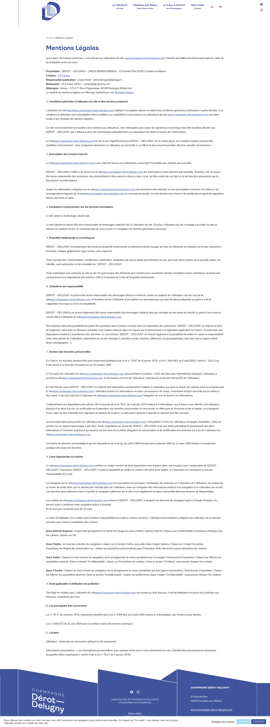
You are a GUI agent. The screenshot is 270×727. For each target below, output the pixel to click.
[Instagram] (261, 10)
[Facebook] (261, 4)
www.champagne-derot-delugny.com (145, 58)
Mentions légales (124, 92)
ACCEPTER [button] (258, 721)
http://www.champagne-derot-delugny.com (90, 110)
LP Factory (64, 75)
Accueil (49, 38)
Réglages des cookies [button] (223, 721)
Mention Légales (135, 713)
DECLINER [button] (243, 721)
